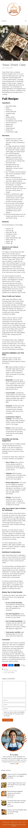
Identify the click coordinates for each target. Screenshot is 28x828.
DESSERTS (6, 669)
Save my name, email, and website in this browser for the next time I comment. (14, 713)
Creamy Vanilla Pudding (9, 672)
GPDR (24, 822)
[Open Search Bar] (25, 21)
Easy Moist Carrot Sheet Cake (10, 670)
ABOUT (20, 822)
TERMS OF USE (14, 822)
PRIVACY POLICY (6, 822)
